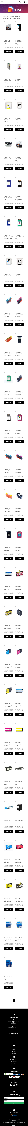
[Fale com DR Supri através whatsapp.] (17, 1085)
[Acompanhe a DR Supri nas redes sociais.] (11, 1085)
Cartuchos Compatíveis (11, 18)
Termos (14, 1053)
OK (13, 1103)
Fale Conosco (14, 1061)
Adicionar (8, 51)
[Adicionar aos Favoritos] (4, 21)
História (14, 1051)
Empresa (14, 1049)
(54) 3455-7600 (14, 1033)
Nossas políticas (14, 1063)
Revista (14, 1055)
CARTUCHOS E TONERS (11, 16)
